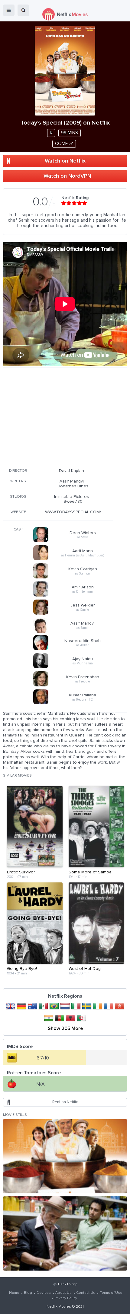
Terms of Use (111, 1293)
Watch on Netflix (65, 161)
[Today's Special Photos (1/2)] (65, 1156)
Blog (28, 1293)
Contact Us (85, 1293)
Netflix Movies (59, 1307)
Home (14, 1293)
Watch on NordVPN (67, 176)
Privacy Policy (65, 1298)
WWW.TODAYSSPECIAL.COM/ (73, 512)
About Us (63, 1293)
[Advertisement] (58, 420)
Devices (44, 1293)
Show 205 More (65, 1028)
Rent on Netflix (65, 1102)
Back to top (67, 1284)
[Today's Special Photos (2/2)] (65, 1233)
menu (9, 10)
